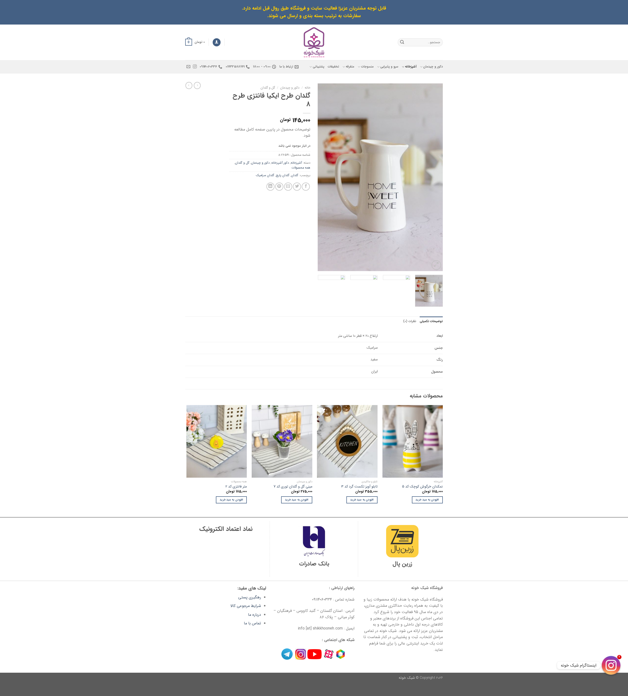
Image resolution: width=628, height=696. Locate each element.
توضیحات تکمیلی (431, 321)
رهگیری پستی (249, 597)
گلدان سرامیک (265, 175)
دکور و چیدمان (433, 66)
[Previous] (434, 177)
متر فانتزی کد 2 (236, 487)
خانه (307, 87)
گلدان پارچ (282, 175)
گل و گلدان (268, 87)
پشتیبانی (318, 66)
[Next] (322, 177)
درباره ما (254, 615)
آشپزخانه (411, 66)
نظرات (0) (409, 321)
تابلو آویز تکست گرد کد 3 (359, 487)
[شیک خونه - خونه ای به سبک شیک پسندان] (314, 42)
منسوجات (367, 66)
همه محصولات (300, 167)
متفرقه (350, 66)
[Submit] (402, 42)
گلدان (294, 175)
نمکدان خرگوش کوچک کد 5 (422, 487)
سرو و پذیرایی (389, 66)
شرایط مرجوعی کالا (245, 606)
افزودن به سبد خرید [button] (427, 500)
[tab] (431, 321)
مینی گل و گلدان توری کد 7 (293, 487)
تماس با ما (252, 623)
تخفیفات (333, 66)
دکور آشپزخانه (280, 162)
